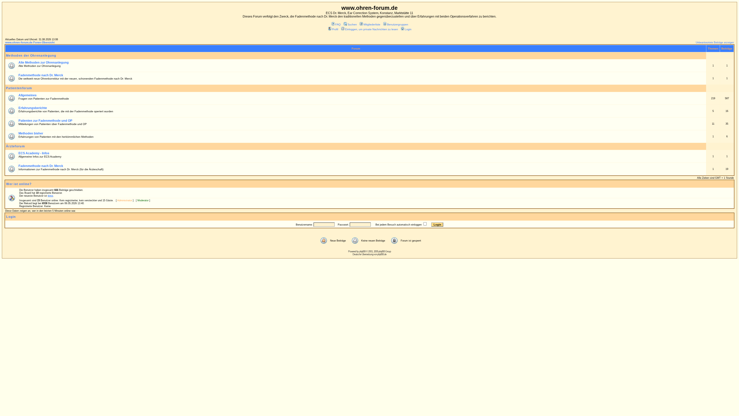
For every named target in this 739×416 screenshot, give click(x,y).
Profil (335, 29)
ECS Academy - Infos (33, 153)
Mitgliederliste (372, 24)
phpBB (362, 251)
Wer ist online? (19, 184)
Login (408, 29)
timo (50, 195)
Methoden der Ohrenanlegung (31, 55)
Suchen (352, 24)
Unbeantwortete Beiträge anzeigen (715, 42)
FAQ (338, 24)
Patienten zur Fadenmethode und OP (45, 120)
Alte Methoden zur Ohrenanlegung (43, 62)
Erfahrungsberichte (32, 108)
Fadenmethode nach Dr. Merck (40, 75)
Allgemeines (27, 95)
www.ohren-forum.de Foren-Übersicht (30, 42)
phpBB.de (381, 254)
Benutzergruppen (397, 24)
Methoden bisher (30, 133)
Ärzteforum (15, 146)
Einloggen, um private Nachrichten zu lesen (371, 29)
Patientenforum (19, 88)
